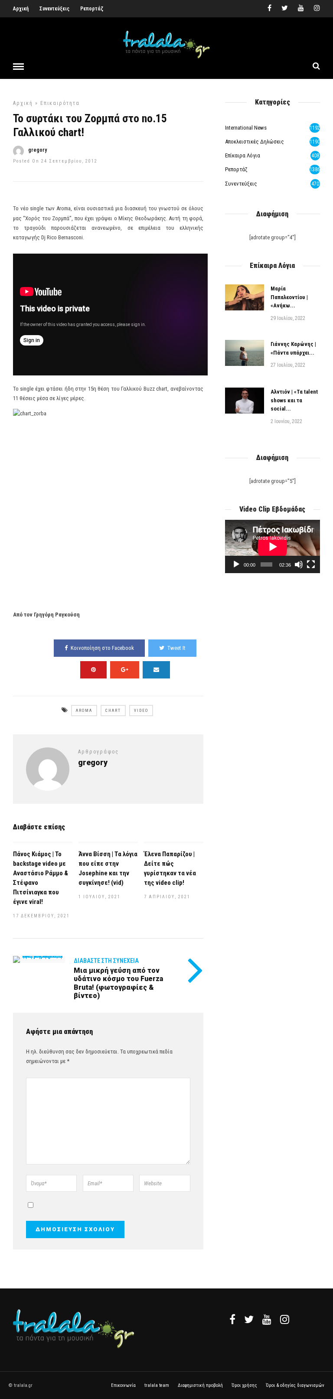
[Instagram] (317, 8)
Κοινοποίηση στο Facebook (102, 648)
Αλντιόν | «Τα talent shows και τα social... (294, 400)
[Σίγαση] (298, 564)
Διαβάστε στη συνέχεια (106, 960)
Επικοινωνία (123, 1385)
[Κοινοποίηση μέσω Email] (156, 669)
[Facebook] (232, 1319)
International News (246, 127)
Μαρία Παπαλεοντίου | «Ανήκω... (289, 297)
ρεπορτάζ (236, 169)
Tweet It (176, 648)
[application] (272, 546)
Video (141, 710)
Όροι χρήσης (244, 1385)
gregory (37, 150)
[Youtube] (301, 8)
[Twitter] (249, 1319)
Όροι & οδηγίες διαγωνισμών (295, 1385)
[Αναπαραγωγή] (236, 564)
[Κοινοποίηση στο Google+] (124, 669)
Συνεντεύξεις (54, 9)
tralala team (156, 1385)
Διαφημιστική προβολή (200, 1385)
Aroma (84, 710)
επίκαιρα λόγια (242, 155)
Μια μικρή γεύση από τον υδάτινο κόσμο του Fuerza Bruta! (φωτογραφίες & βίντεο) (118, 983)
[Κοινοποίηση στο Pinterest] (93, 669)
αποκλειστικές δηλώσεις (254, 141)
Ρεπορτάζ (91, 9)
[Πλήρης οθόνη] (311, 564)
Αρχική (21, 9)
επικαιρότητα (60, 103)
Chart (113, 710)
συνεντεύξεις (241, 183)
